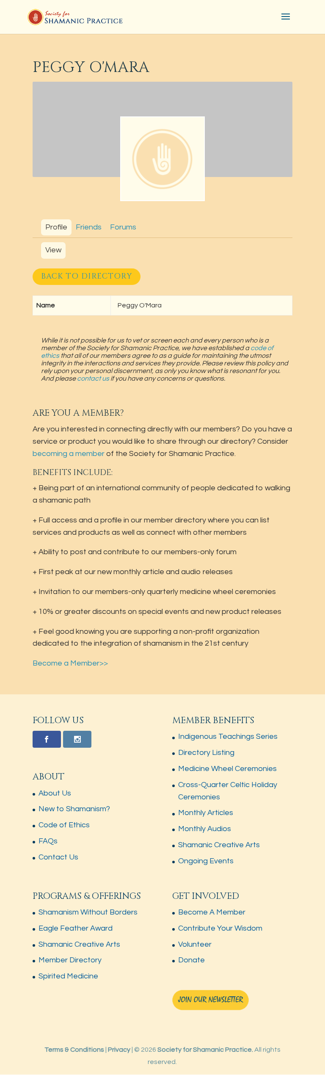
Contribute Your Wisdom (220, 928)
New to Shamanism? (74, 809)
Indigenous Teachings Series (228, 736)
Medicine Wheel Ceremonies (227, 769)
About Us (55, 793)
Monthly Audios (204, 829)
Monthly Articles (205, 813)
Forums (123, 227)
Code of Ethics (64, 825)
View (53, 250)
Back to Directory (86, 276)
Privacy (119, 1049)
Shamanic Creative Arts (219, 845)
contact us (93, 378)
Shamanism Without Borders (88, 912)
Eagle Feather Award (76, 928)
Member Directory (70, 960)
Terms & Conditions (74, 1049)
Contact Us (58, 857)
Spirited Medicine (68, 976)
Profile (56, 227)
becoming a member (69, 454)
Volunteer (195, 944)
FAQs (48, 841)
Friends (89, 227)
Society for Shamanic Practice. (205, 1049)
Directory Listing (206, 753)
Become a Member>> (70, 663)
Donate (191, 960)
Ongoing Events (206, 861)
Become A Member (211, 912)
